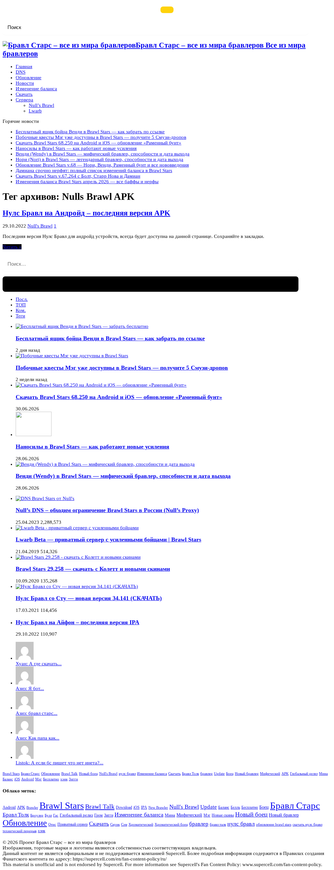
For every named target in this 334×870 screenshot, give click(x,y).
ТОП (21, 304)
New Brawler (158, 807)
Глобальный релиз (304, 773)
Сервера (24, 99)
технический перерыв (20, 831)
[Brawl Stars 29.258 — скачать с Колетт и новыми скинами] (78, 557)
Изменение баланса (36, 88)
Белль (235, 807)
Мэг (38, 779)
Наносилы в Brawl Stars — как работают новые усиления (76, 148)
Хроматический (141, 824)
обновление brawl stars (273, 824)
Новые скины (223, 815)
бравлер (206, 773)
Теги (20, 315)
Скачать (24, 94)
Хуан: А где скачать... (39, 663)
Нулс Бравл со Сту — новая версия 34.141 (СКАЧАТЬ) (89, 598)
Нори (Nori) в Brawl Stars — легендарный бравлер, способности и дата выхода (99, 159)
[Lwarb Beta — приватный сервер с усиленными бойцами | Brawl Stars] (77, 527)
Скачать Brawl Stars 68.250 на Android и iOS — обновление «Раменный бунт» (98, 142)
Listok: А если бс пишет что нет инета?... (59, 762)
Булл (48, 815)
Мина (323, 773)
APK (285, 773)
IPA (144, 807)
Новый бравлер (247, 773)
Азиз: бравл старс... (36, 713)
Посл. (22, 299)
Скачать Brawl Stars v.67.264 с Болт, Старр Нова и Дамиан (78, 176)
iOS (17, 779)
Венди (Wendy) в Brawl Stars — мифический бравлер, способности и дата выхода (103, 153)
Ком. (21, 310)
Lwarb (35, 110)
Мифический (270, 773)
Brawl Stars (11, 773)
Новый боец (88, 773)
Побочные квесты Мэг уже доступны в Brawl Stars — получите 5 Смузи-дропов (101, 137)
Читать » (12, 246)
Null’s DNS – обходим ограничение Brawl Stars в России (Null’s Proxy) (107, 510)
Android (27, 779)
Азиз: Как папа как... (37, 738)
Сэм (124, 824)
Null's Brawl (40, 226)
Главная (24, 66)
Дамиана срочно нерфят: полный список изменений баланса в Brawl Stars (94, 170)
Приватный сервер (72, 824)
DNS (20, 72)
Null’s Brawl (41, 105)
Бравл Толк (190, 773)
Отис (52, 824)
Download (124, 807)
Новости (25, 83)
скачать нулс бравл (307, 824)
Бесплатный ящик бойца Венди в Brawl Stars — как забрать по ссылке (90, 131)
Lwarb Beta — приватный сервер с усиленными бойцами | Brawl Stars (108, 539)
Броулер (36, 815)
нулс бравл (127, 773)
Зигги (73, 779)
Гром (98, 815)
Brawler (32, 807)
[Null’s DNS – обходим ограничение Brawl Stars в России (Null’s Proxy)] (45, 498)
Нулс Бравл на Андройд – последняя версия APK (86, 213)
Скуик (115, 824)
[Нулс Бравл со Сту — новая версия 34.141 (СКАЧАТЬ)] (77, 586)
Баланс (8, 779)
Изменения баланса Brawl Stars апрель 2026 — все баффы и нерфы (87, 181)
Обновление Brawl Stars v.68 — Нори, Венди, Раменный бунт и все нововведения (102, 165)
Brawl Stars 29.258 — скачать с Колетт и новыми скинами (93, 569)
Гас (55, 815)
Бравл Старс (30, 773)
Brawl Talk (69, 773)
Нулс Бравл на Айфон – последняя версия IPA (77, 622)
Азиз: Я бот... (30, 688)
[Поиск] (167, 10)
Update (219, 773)
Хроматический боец (171, 824)
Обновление (28, 77)
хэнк (64, 779)
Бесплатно (51, 779)
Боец (230, 773)
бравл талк (218, 824)
